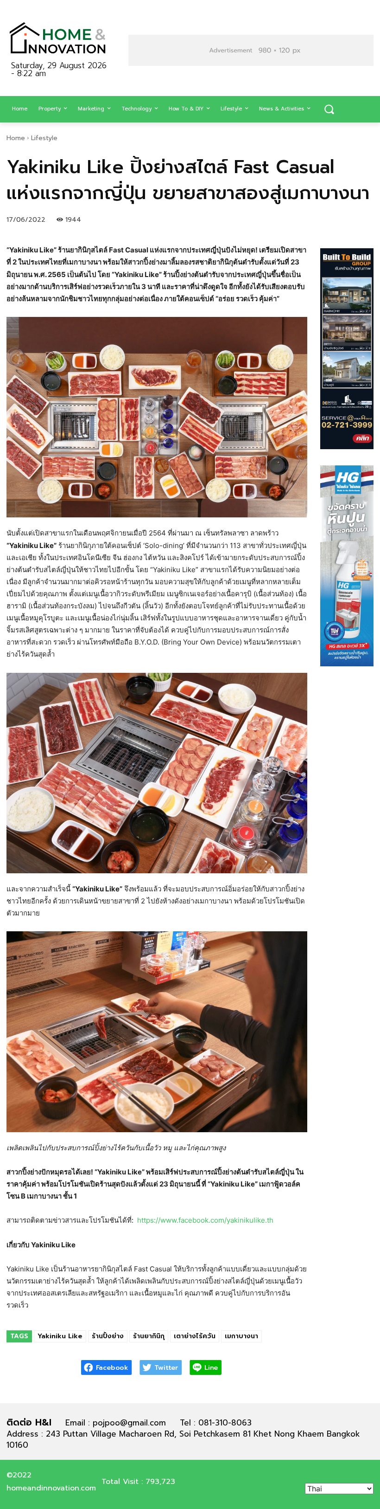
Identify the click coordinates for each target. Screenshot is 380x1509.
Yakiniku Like (60, 1336)
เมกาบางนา (241, 1336)
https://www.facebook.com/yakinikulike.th (205, 1220)
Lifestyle (44, 138)
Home (15, 138)
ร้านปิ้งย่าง (108, 1336)
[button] (329, 109)
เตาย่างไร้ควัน (194, 1336)
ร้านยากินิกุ (149, 1336)
